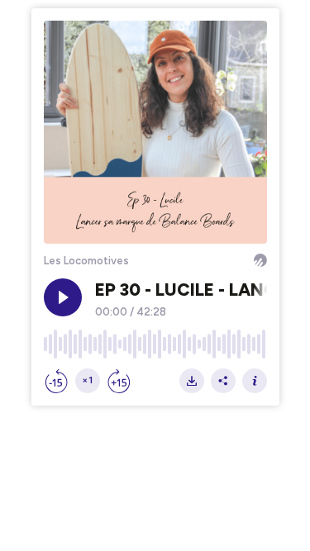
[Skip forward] (119, 380)
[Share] (223, 380)
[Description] (254, 380)
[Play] (63, 297)
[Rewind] (56, 380)
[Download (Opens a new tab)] (191, 380)
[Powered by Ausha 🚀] (260, 260)
